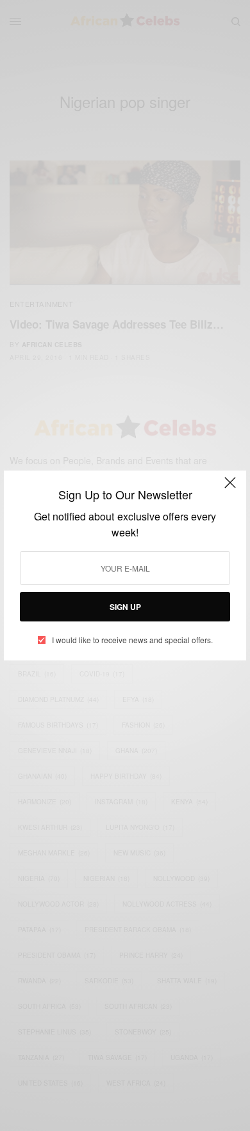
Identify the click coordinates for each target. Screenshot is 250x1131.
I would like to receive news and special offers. (132, 640)
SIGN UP (125, 606)
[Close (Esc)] (230, 488)
